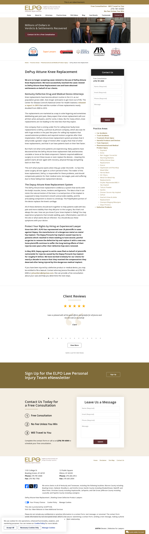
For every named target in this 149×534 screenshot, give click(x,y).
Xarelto (102, 190)
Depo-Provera (105, 205)
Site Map (112, 460)
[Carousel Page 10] (87, 338)
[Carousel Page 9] (83, 338)
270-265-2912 (71, 476)
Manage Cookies (65, 502)
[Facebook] (27, 486)
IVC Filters (104, 175)
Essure (102, 165)
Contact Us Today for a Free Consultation (41, 403)
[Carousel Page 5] (66, 338)
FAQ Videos (74, 15)
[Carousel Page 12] (96, 338)
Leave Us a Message (100, 402)
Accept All (10, 528)
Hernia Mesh (104, 173)
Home (29, 15)
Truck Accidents (103, 135)
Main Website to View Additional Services (47, 509)
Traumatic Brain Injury (105, 138)
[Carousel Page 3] (57, 338)
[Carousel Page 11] (92, 338)
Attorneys (48, 15)
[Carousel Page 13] (100, 338)
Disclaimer (103, 460)
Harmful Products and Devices (108, 140)
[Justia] (35, 486)
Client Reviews (74, 296)
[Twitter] (31, 486)
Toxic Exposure (102, 143)
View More (74, 345)
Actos (102, 153)
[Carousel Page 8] (79, 338)
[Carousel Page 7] (74, 338)
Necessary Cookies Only (29, 528)
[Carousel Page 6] (70, 338)
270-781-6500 (117, 8)
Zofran (102, 195)
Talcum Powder (106, 187)
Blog (83, 15)
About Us (38, 15)
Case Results (93, 15)
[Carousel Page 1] (48, 338)
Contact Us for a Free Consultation (41, 34)
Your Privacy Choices (37, 502)
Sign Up (113, 374)
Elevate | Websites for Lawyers (109, 528)
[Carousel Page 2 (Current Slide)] (53, 338)
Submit (107, 120)
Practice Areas (61, 15)
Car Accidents (102, 133)
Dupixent (103, 150)
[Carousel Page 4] (61, 338)
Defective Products (104, 207)
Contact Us (118, 15)
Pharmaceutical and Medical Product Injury (54, 62)
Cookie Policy (52, 502)
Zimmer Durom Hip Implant (110, 192)
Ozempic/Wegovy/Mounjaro (110, 202)
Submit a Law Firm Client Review (74, 353)
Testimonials (106, 15)
